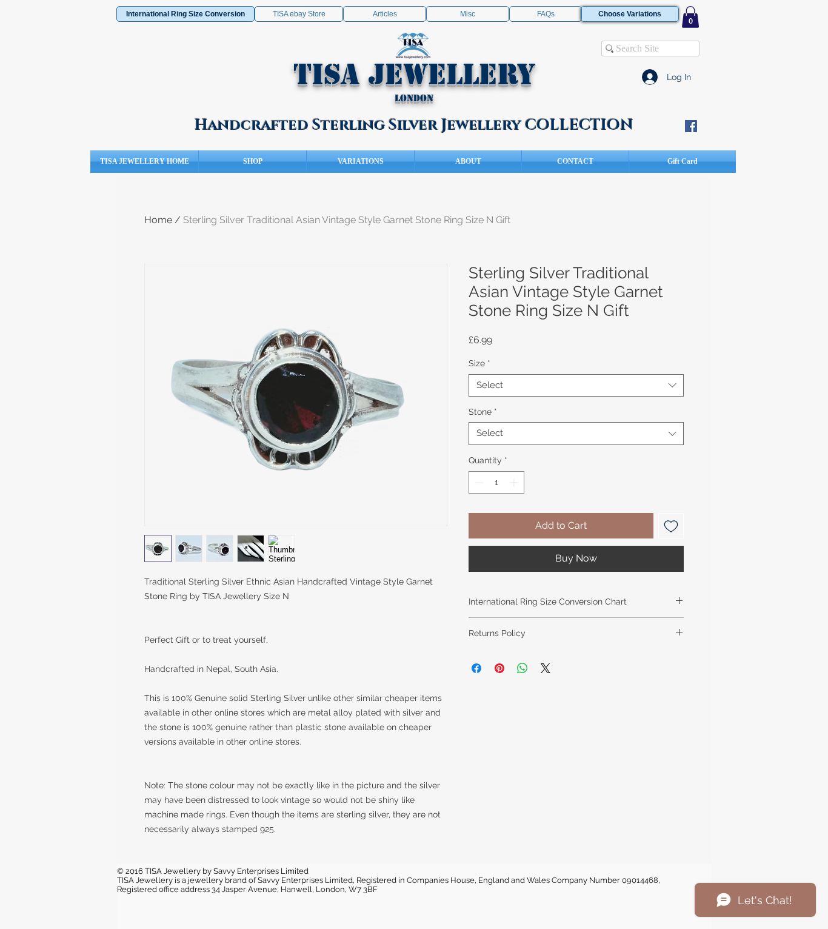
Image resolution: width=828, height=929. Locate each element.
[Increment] (515, 482)
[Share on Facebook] (476, 668)
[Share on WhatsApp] (522, 668)
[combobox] (576, 385)
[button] (690, 17)
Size (479, 363)
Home (158, 220)
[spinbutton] (496, 482)
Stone (483, 412)
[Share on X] (545, 668)
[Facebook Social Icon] (691, 126)
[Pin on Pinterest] (499, 668)
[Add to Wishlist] (671, 525)
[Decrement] (478, 482)
